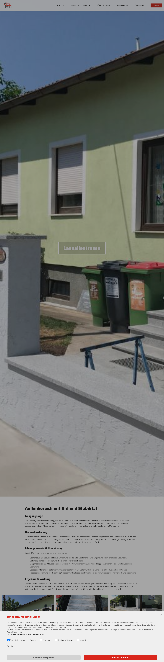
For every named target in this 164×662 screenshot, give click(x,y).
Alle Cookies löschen (36, 634)
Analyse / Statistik (65, 640)
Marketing (83, 640)
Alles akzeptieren (120, 657)
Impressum (11, 634)
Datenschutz (22, 634)
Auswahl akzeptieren (43, 657)
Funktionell (47, 640)
